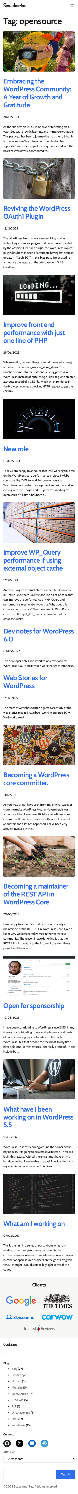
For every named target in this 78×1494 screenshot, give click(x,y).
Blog (14, 1369)
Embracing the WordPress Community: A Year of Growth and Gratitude (37, 93)
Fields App (18, 1375)
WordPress (18, 1425)
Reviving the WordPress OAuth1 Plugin (36, 212)
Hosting (16, 1381)
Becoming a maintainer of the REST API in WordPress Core (35, 894)
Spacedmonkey (15, 5)
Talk (14, 1406)
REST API (18, 1400)
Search (65, 1474)
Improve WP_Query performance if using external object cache (33, 560)
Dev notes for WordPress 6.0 (38, 635)
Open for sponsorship (33, 1006)
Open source (20, 1394)
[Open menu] (72, 5)
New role (16, 449)
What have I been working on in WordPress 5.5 (38, 1117)
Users (15, 1419)
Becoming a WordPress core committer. (36, 779)
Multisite (17, 1387)
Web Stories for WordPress (25, 682)
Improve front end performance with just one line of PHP (34, 333)
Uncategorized (21, 1412)
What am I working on (34, 1224)
